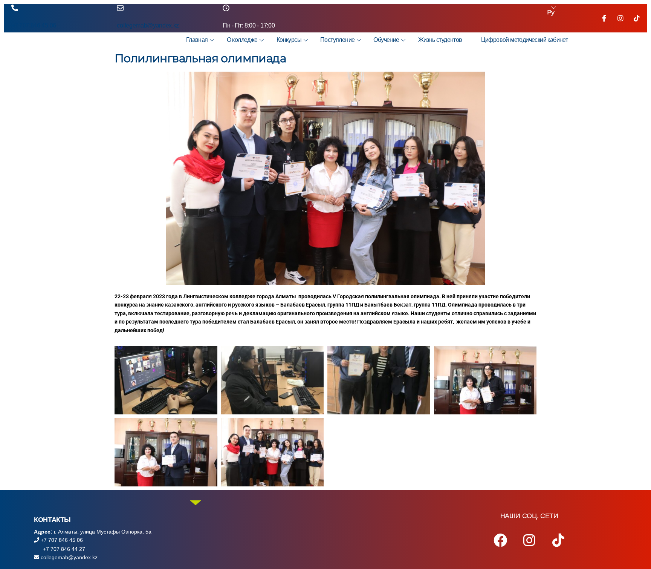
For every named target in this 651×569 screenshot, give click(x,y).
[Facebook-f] (604, 18)
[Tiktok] (636, 18)
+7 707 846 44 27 (63, 549)
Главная (197, 40)
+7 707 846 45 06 (33, 25)
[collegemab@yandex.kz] (120, 8)
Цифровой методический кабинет (524, 40)
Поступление (337, 40)
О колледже (242, 40)
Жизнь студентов (440, 40)
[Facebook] (500, 540)
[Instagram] (620, 18)
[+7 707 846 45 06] (14, 8)
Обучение (386, 40)
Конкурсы (289, 40)
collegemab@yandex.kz (148, 25)
